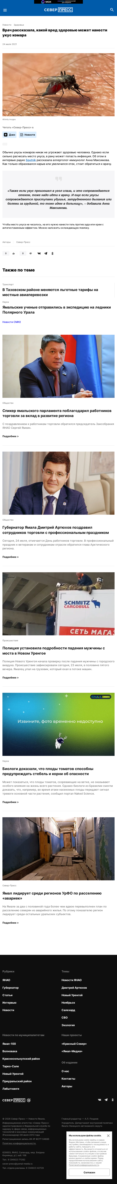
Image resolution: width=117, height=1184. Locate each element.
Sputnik (31, 160)
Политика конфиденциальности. (19, 1143)
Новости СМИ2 (11, 321)
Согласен (89, 1172)
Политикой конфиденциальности (84, 1165)
